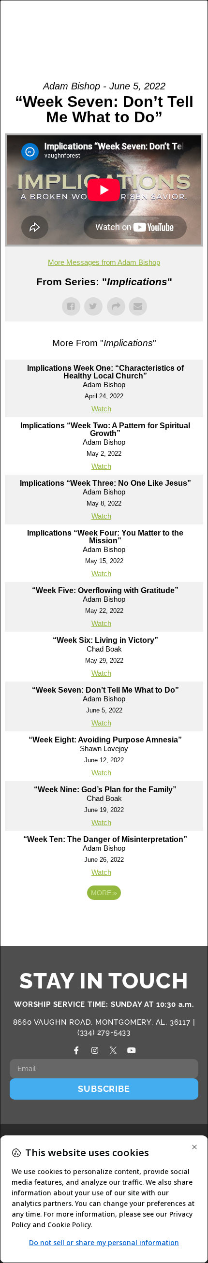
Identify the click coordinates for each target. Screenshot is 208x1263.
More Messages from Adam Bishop (104, 262)
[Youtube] (131, 1050)
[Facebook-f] (76, 1050)
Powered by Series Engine (104, 919)
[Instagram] (95, 1050)
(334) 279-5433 (104, 1032)
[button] (164, 26)
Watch (101, 409)
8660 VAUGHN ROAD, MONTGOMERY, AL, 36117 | (104, 1022)
